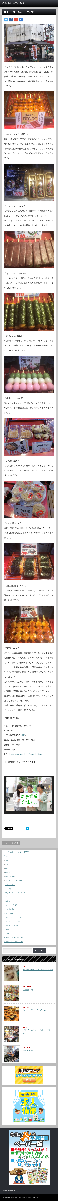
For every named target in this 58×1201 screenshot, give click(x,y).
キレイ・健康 (8, 913)
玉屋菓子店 (28, 990)
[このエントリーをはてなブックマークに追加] (27, 829)
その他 (6, 933)
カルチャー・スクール (12, 921)
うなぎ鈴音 (28, 1050)
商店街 (6, 929)
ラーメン (8, 889)
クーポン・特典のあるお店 (13, 937)
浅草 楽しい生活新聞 (18, 1197)
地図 (23, 735)
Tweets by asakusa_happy (12, 1191)
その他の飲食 (10, 909)
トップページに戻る (11, 843)
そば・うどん (10, 885)
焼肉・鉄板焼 (10, 876)
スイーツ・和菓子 (11, 905)
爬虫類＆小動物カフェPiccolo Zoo (38, 969)
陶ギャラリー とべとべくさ (36, 1010)
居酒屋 (7, 860)
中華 (6, 868)
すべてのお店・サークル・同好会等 (16, 852)
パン (6, 897)
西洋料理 (8, 872)
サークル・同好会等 (11, 925)
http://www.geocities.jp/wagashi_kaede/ (26, 754)
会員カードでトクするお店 (13, 942)
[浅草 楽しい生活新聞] (13, 3)
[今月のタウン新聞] (29, 1184)
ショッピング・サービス (12, 917)
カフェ (7, 901)
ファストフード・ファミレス (15, 893)
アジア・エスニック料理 (13, 880)
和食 (6, 864)
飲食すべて (8, 856)
